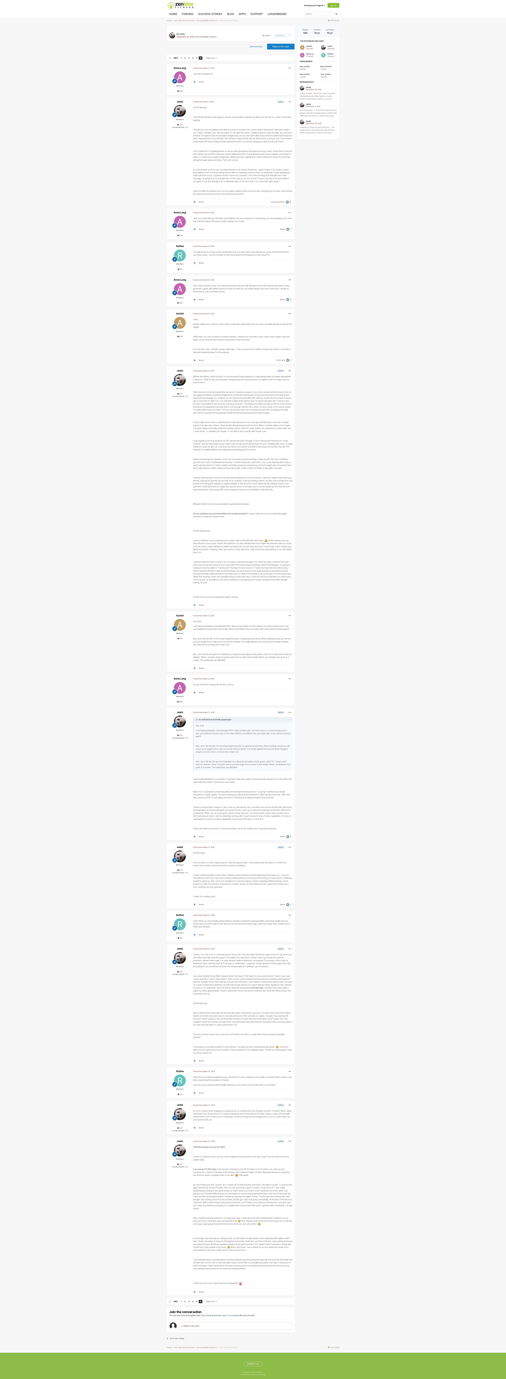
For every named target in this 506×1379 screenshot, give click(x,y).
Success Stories (210, 14)
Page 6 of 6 (211, 58)
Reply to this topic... (192, 1326)
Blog (230, 14)
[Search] (336, 14)
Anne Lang (180, 68)
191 (180, 269)
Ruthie (282, 202)
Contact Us (253, 1364)
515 (180, 336)
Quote (201, 82)
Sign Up (333, 5)
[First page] (170, 58)
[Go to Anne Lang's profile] (180, 77)
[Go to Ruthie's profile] (180, 255)
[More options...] (289, 68)
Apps (242, 14)
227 (181, 125)
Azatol (273, 202)
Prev (176, 58)
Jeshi (182, 34)
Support (256, 14)
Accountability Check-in (206, 37)
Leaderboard (277, 14)
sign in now (227, 1315)
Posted (203, 68)
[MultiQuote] (194, 82)
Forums (187, 14)
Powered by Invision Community (253, 1375)
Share (267, 35)
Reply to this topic (281, 46)
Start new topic (256, 46)
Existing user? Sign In (314, 5)
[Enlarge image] (266, 540)
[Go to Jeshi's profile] (172, 35)
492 (181, 91)
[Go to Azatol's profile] (180, 323)
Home (173, 14)
